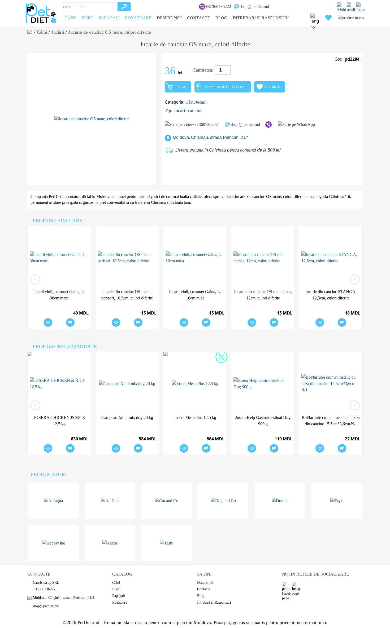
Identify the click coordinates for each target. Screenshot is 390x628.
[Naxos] (110, 543)
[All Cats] (110, 501)
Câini (70, 18)
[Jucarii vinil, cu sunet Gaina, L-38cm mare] (59, 258)
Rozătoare (138, 18)
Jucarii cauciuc (188, 110)
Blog (221, 18)
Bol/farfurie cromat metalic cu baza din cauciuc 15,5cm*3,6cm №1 (331, 420)
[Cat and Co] (167, 501)
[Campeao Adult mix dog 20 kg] (127, 383)
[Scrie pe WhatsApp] (296, 124)
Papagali (109, 18)
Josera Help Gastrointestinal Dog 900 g (263, 420)
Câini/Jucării (195, 102)
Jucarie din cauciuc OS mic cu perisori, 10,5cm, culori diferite (127, 294)
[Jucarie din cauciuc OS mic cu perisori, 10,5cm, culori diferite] (127, 258)
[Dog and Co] (223, 501)
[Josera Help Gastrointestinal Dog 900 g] (262, 383)
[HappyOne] (53, 543)
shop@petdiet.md (254, 6)
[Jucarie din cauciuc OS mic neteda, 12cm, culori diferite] (262, 258)
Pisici (87, 18)
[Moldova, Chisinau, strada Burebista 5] (341, 6)
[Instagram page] (360, 6)
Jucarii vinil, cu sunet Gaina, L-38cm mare (59, 294)
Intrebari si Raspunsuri (261, 18)
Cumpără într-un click (225, 87)
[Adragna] (53, 501)
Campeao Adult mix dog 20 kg (127, 417)
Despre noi (169, 18)
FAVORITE (272, 87)
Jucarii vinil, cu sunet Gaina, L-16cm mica (195, 294)
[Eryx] (336, 501)
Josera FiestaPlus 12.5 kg (195, 417)
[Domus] (280, 501)
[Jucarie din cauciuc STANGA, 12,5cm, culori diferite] (330, 258)
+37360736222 (218, 6)
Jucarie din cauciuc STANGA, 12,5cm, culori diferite (331, 294)
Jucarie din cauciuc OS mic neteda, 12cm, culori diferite (263, 294)
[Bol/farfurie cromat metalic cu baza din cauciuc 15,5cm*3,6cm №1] (330, 383)
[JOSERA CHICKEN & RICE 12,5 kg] (59, 383)
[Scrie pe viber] (268, 124)
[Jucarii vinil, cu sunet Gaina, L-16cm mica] (195, 258)
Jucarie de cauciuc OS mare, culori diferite (270, 196)
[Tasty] (167, 543)
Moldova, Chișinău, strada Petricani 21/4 (211, 137)
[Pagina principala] (30, 32)
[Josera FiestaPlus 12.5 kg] (221, 357)
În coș (180, 87)
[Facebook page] (351, 6)
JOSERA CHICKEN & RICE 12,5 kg (59, 420)
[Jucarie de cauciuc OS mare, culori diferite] (91, 119)
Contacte (198, 18)
